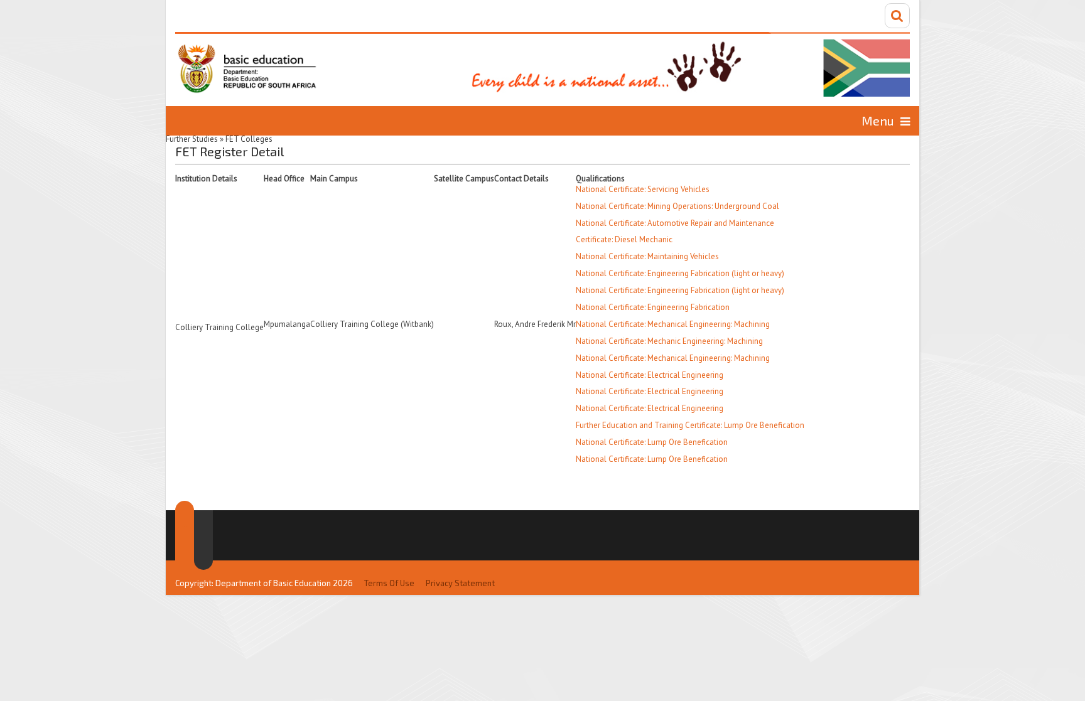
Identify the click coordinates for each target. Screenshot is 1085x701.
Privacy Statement (460, 583)
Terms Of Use (389, 583)
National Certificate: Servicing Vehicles (643, 189)
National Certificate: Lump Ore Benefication (652, 442)
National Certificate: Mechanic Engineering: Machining (669, 341)
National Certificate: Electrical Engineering (649, 375)
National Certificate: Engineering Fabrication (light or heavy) (680, 273)
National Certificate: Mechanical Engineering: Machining (673, 324)
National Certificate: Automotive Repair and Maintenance (675, 223)
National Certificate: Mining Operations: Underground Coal (677, 206)
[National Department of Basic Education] (542, 64)
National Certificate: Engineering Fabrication (653, 307)
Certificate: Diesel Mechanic (624, 239)
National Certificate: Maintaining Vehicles (647, 256)
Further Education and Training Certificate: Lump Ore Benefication (690, 425)
